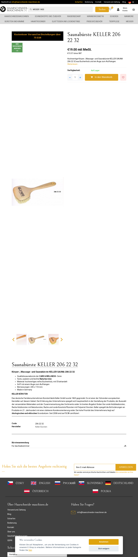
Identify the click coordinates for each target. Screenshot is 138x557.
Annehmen (103, 542)
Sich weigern (103, 548)
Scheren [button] (114, 16)
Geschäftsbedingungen (17, 536)
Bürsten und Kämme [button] (14, 21)
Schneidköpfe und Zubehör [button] (48, 16)
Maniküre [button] (129, 16)
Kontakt (98, 2)
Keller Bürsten (41, 427)
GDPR (9, 540)
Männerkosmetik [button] (95, 16)
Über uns (11, 532)
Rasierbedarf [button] (74, 16)
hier (30, 550)
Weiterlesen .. (73, 64)
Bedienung (89, 2)
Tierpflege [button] (114, 21)
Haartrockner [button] (38, 21)
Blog (124, 2)
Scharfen (78, 2)
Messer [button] (129, 21)
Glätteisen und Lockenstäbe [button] (66, 21)
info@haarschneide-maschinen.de (25, 2)
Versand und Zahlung (112, 2)
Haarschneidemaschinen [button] (16, 16)
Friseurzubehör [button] (94, 21)
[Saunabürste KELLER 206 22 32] (37, 192)
